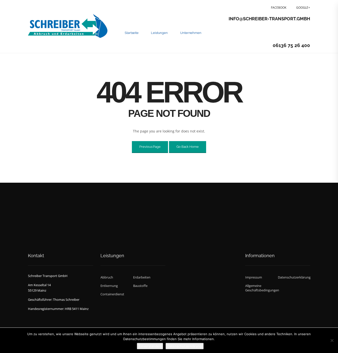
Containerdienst (112, 294)
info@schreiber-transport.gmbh (269, 18)
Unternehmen (190, 33)
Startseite (132, 33)
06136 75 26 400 (291, 45)
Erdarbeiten (141, 277)
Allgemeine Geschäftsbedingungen (261, 287)
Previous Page (150, 147)
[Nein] (331, 340)
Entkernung (109, 285)
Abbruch (106, 277)
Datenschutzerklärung (294, 277)
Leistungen (159, 33)
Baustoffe (140, 285)
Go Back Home (187, 147)
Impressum (253, 277)
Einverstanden (150, 346)
